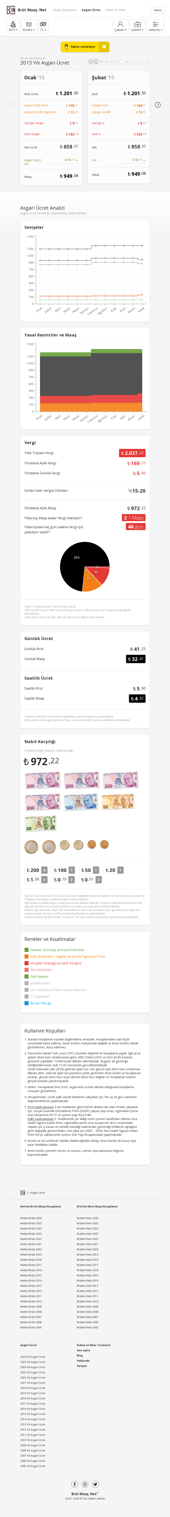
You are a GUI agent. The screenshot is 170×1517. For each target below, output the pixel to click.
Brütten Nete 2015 (87, 1275)
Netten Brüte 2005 (31, 1327)
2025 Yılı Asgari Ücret (32, 1362)
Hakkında (83, 1361)
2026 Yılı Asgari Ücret (32, 1357)
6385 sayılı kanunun (41, 1119)
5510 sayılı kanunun (41, 1107)
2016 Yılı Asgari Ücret (32, 1409)
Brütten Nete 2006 (87, 1322)
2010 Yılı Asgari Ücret (32, 1440)
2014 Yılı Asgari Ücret (32, 1419)
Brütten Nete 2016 (87, 1270)
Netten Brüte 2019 (31, 1254)
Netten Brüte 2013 (31, 1286)
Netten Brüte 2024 (31, 1228)
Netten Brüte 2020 (31, 1249)
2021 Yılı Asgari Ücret (32, 1383)
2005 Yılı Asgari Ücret (32, 1466)
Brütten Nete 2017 (87, 1265)
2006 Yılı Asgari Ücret (32, 1461)
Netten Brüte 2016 (31, 1270)
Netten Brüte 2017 (31, 1265)
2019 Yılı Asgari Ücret (32, 1393)
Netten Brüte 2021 (31, 1244)
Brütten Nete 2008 (87, 1312)
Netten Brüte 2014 (31, 1280)
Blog (80, 1355)
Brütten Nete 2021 (87, 1244)
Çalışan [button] (119, 30)
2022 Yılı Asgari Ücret (32, 1377)
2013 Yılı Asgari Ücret (32, 1424)
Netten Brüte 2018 (31, 1260)
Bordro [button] (27, 30)
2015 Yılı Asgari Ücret (32, 1414)
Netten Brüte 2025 (31, 1223)
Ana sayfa (83, 1350)
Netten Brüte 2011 (31, 1296)
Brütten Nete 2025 (87, 1223)
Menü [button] (158, 10)
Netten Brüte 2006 (31, 1322)
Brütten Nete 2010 (87, 1301)
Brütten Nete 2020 (87, 1249)
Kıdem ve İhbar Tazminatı (94, 1345)
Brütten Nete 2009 (87, 1306)
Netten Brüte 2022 (31, 1239)
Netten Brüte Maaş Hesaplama (40, 1206)
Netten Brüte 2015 (31, 1275)
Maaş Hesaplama (65, 10)
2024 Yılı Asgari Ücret (32, 1367)
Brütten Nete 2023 (87, 1234)
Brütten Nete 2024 (87, 1228)
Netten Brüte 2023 (31, 1234)
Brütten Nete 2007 (87, 1317)
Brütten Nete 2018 (87, 1260)
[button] (13, 26)
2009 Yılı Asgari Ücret (32, 1445)
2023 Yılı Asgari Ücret (32, 1372)
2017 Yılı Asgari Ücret (32, 1403)
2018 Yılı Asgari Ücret (32, 1398)
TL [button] (42, 30)
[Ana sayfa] (22, 1193)
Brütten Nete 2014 (87, 1280)
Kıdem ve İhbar (116, 10)
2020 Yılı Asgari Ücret (32, 1388)
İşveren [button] (136, 30)
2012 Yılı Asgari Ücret (32, 1429)
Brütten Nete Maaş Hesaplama (97, 1206)
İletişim (82, 1366)
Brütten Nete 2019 (87, 1254)
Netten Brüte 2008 (31, 1312)
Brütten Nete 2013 (87, 1286)
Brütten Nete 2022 (87, 1239)
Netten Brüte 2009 (31, 1306)
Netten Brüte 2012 (31, 1291)
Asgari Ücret (91, 10)
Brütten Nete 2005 (87, 1327)
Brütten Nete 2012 (87, 1291)
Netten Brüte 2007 (31, 1317)
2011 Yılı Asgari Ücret (32, 1435)
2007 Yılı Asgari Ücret (32, 1455)
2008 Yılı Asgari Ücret (32, 1450)
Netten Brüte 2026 (31, 1218)
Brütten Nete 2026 (87, 1218)
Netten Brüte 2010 (31, 1301)
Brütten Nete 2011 (87, 1296)
